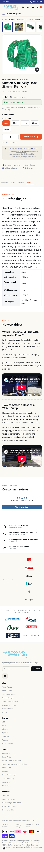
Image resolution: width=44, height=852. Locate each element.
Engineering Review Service (11, 760)
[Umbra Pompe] (13, 636)
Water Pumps (7, 687)
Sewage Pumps (7, 698)
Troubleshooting (8, 778)
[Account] (33, 7)
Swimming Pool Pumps (10, 701)
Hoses (4, 712)
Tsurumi (5, 740)
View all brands (30, 635)
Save (6, 142)
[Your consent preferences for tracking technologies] (4, 848)
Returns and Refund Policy (32, 826)
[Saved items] (28, 7)
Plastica (5, 729)
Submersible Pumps (9, 694)
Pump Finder (6, 757)
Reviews (21, 182)
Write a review (22, 507)
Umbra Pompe (7, 743)
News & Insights (8, 810)
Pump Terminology (9, 775)
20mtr (34, 123)
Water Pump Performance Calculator (15, 764)
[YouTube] (5, 675)
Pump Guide (6, 768)
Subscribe (36, 669)
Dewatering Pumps (9, 705)
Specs (13, 182)
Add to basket (29, 137)
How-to (30, 182)
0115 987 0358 (21, 152)
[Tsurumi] (13, 619)
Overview (4, 182)
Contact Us (6, 753)
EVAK (4, 725)
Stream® (5, 736)
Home (4, 20)
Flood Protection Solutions (15, 79)
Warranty (5, 786)
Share (14, 142)
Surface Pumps (7, 709)
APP (3, 722)
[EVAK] (31, 619)
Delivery (5, 771)
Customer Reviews (8, 799)
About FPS (6, 795)
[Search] (23, 7)
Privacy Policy (18, 826)
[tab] (7, 27)
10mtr (15, 123)
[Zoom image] (37, 69)
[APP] (13, 627)
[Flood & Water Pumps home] (10, 7)
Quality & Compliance (9, 806)
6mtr (6, 123)
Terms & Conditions (5, 826)
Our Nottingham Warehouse (12, 803)
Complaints (6, 782)
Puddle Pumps (7, 691)
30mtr (6, 129)
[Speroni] (31, 627)
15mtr (25, 123)
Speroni (5, 733)
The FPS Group (31, 663)
